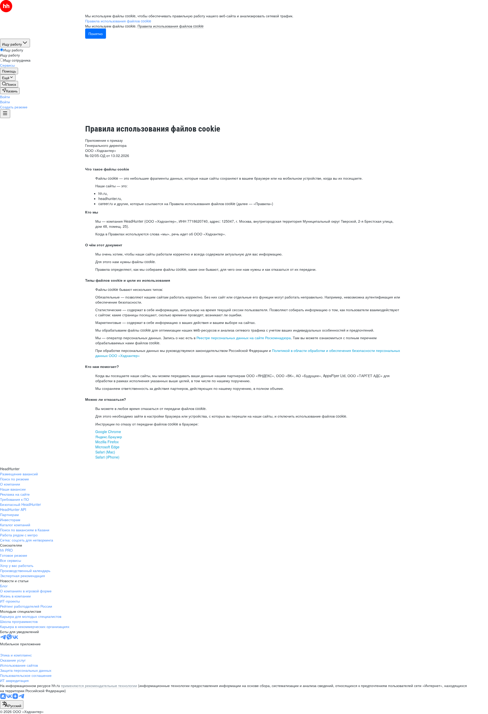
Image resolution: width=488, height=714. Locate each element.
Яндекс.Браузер (108, 436)
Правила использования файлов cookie (171, 25)
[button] (5, 96)
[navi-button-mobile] (5, 113)
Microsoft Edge (107, 446)
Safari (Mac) (105, 451)
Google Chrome (108, 431)
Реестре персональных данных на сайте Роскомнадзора (243, 337)
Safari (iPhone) (107, 457)
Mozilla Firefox (107, 441)
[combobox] (11, 704)
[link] (9, 84)
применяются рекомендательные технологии (99, 685)
